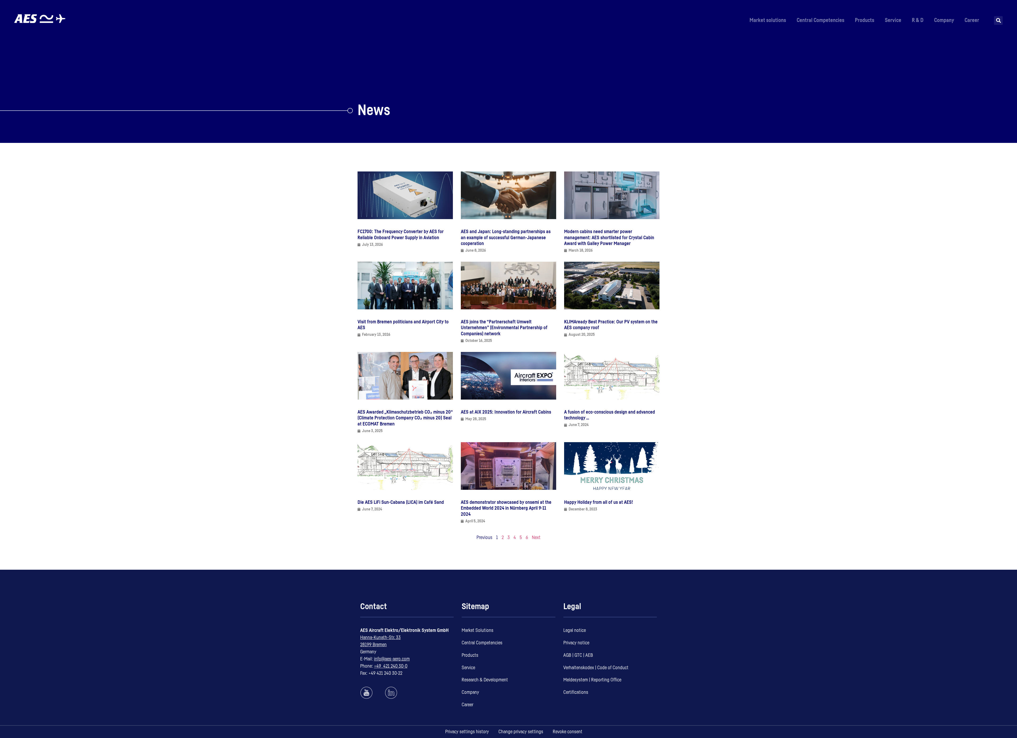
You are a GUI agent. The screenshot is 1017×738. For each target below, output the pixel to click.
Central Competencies (820, 20)
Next (536, 537)
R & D (918, 20)
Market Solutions (477, 630)
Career (972, 20)
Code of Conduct (612, 667)
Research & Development (485, 679)
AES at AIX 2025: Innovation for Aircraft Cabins (506, 412)
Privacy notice (576, 642)
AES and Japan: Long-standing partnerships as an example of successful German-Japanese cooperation (506, 237)
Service (893, 20)
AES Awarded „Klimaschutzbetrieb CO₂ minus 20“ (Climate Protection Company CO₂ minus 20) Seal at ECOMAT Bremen (405, 418)
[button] (998, 20)
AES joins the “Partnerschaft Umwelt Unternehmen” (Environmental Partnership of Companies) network (504, 327)
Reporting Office (606, 679)
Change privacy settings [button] (520, 731)
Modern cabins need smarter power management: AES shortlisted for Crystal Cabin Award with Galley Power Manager (609, 237)
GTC (578, 655)
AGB (567, 655)
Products (864, 20)
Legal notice (574, 630)
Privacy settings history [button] (467, 731)
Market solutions (768, 20)
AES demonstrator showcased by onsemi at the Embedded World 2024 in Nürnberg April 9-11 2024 (506, 508)
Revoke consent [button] (567, 731)
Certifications (575, 692)
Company (944, 20)
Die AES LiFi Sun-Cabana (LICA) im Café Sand (401, 502)
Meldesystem (575, 679)
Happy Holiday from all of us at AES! (598, 502)
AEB (589, 655)
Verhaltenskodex (578, 667)
